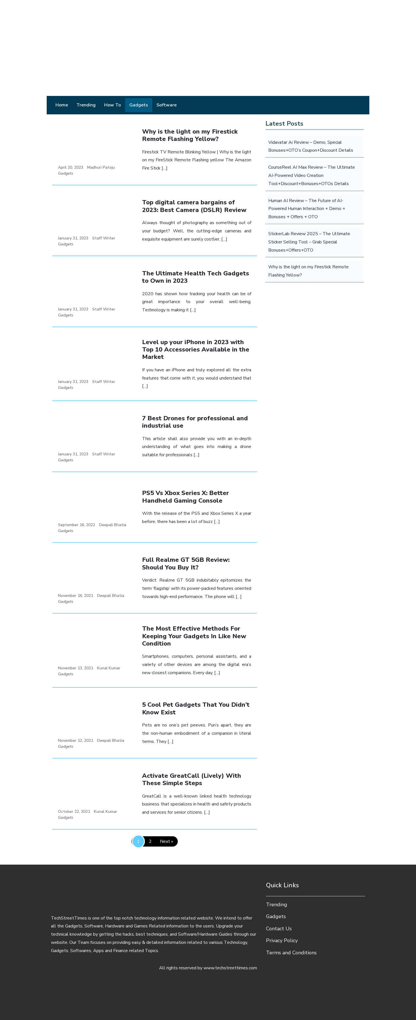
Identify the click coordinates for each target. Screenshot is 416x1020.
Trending (86, 105)
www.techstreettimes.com (230, 968)
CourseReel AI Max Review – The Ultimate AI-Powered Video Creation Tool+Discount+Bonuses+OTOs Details (311, 175)
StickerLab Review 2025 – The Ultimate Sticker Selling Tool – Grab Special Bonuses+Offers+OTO (309, 242)
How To (112, 105)
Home (61, 105)
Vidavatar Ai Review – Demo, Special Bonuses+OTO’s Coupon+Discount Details (310, 146)
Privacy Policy (282, 940)
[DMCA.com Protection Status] (208, 997)
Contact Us (279, 928)
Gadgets (138, 105)
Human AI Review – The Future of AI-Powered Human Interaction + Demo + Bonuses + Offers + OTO (306, 209)
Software (166, 105)
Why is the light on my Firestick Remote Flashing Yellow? (308, 271)
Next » (166, 841)
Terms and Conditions (291, 952)
